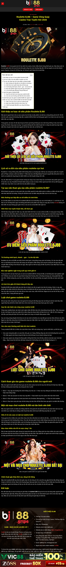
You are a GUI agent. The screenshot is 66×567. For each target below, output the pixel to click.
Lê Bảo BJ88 (40, 24)
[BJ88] (33, 3)
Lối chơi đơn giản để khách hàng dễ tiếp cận (17, 90)
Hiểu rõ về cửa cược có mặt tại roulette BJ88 (17, 101)
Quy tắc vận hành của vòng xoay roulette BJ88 (17, 94)
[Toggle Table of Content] (30, 75)
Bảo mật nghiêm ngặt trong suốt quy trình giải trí (18, 88)
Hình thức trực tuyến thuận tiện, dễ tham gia (17, 85)
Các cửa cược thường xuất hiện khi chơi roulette (18, 96)
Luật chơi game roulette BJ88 (11, 92)
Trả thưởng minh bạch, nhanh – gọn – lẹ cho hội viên (19, 86)
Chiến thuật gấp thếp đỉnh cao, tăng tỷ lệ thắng (17, 105)
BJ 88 (20, 534)
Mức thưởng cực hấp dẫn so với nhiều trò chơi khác (19, 83)
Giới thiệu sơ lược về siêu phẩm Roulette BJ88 (15, 77)
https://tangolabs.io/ (57, 530)
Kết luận (5, 107)
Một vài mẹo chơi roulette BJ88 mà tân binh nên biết (17, 99)
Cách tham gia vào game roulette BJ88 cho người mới (17, 98)
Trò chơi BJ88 (33, 14)
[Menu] (2, 3)
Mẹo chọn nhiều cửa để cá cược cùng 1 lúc (16, 103)
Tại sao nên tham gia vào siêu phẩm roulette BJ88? (17, 81)
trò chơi (56, 202)
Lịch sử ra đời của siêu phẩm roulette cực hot (15, 79)
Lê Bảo (56, 545)
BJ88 (7, 66)
